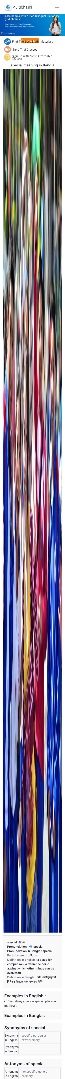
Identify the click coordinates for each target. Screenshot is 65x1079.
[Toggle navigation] (57, 7)
